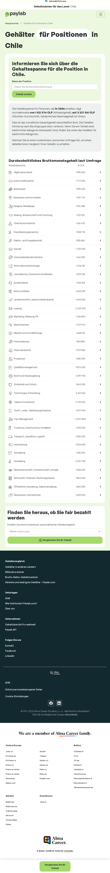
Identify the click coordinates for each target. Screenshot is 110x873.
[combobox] (53, 86)
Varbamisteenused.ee (83, 787)
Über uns (10, 608)
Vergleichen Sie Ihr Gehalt (55, 866)
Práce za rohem (12, 774)
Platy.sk (43, 774)
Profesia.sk (11, 756)
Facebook (10, 650)
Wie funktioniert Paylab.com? (21, 603)
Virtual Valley (11, 820)
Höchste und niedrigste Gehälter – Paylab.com (30, 582)
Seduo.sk (44, 765)
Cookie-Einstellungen (17, 696)
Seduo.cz (44, 760)
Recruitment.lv (80, 783)
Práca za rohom (12, 769)
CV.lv (76, 756)
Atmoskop (10, 778)
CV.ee (76, 760)
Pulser (8, 824)
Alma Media (71, 714)
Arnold (42, 751)
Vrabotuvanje (11, 811)
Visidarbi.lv (78, 769)
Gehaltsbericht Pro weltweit (20, 624)
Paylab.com (45, 778)
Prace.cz (10, 765)
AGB (7, 598)
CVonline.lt (78, 751)
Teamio (43, 756)
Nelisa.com (10, 783)
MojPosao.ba (11, 806)
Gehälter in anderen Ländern (20, 566)
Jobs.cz (9, 751)
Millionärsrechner (14, 572)
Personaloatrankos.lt (83, 778)
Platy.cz (43, 769)
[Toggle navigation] (101, 14)
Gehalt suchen (24, 94)
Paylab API (10, 629)
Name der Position (21, 81)
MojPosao (10, 802)
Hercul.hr (10, 815)
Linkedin (9, 656)
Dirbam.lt (78, 765)
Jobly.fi (43, 802)
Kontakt (9, 645)
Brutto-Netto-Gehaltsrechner (21, 577)
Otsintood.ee (80, 774)
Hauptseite (12, 23)
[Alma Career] (55, 840)
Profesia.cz (11, 760)
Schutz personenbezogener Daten (23, 689)
